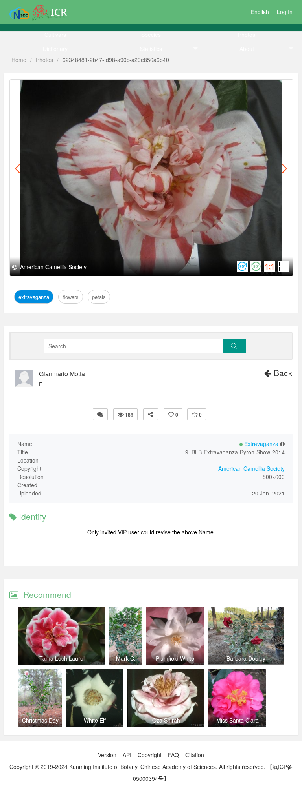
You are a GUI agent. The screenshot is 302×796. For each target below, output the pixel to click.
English (260, 12)
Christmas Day (40, 720)
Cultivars (55, 34)
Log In (285, 12)
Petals (91, 88)
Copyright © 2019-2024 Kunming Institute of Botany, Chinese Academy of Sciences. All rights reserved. (137, 766)
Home (18, 60)
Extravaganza (34, 88)
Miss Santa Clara (237, 720)
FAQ (173, 755)
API (127, 755)
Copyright (150, 755)
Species (151, 34)
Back (282, 373)
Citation (194, 755)
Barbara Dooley (245, 658)
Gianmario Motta (62, 374)
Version (107, 755)
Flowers (68, 88)
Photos (246, 34)
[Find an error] (100, 414)
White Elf (95, 720)
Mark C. (126, 658)
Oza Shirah (166, 720)
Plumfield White (175, 658)
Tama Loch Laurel (62, 658)
